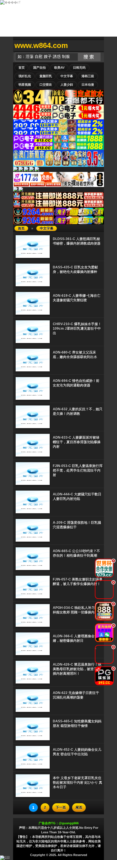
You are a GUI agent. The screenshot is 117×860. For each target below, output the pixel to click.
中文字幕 (66, 76)
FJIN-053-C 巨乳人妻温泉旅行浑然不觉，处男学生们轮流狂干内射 (78, 470)
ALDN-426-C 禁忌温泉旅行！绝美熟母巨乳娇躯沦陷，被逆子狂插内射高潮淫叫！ (77, 669)
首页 (21, 67)
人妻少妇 (66, 84)
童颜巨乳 (45, 76)
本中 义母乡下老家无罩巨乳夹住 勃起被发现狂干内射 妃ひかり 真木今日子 (77, 782)
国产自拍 (39, 67)
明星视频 (24, 84)
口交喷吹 (45, 84)
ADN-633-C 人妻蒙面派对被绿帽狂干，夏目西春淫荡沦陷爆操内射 (77, 442)
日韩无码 (79, 67)
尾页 (79, 807)
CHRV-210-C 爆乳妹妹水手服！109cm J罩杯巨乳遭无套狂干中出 (77, 328)
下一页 (61, 807)
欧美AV (59, 67)
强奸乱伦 (24, 76)
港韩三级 (88, 76)
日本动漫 (88, 84)
